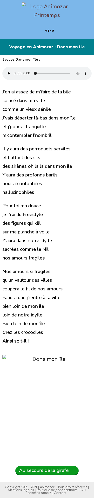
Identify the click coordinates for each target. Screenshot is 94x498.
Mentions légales (21, 490)
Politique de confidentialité (57, 490)
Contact (60, 493)
